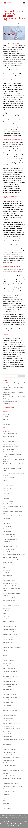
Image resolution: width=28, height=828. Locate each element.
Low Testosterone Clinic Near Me (11, 603)
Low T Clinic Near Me (8, 578)
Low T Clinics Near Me (9, 580)
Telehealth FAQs (8, 825)
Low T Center (6, 572)
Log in (4, 800)
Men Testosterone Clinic (9, 726)
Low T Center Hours (8, 575)
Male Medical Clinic (8, 639)
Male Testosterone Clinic (9, 642)
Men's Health (6, 731)
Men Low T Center (7, 707)
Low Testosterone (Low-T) (9, 586)
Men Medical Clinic (8, 718)
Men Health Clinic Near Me (10, 684)
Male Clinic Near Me (8, 616)
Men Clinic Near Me (8, 658)
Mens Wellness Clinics (8, 760)
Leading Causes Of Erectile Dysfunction (13, 559)
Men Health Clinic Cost (9, 681)
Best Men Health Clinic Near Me (11, 444)
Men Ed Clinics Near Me (9, 668)
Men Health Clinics (8, 686)
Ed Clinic (5, 480)
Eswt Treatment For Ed (9, 534)
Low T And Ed (6, 570)
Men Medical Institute (8, 720)
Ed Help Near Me (7, 490)
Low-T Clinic (6, 611)
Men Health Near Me (8, 702)
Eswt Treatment (7, 531)
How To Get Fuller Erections (10, 551)
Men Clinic (5, 655)
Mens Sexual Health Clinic (9, 749)
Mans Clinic (6, 652)
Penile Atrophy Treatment (9, 762)
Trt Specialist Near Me (8, 791)
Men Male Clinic (7, 713)
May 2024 (5, 419)
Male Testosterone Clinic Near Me (12, 645)
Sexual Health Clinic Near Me (10, 775)
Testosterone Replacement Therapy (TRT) (13, 786)
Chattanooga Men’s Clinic (14, 59)
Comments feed (7, 805)
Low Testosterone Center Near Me (12, 597)
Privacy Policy (24, 823)
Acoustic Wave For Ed (8, 436)
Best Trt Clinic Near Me (9, 449)
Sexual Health (6, 773)
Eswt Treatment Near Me (9, 536)
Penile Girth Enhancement (9, 765)
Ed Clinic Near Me (7, 483)
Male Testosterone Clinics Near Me (12, 647)
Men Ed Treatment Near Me (10, 671)
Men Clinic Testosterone (9, 663)
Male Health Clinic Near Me (10, 634)
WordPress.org (7, 808)
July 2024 (5, 416)
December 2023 (7, 427)
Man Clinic (5, 650)
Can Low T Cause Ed (8, 452)
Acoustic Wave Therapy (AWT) (11, 441)
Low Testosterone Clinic (9, 600)
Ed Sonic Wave (6, 498)
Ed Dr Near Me (7, 488)
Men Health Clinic (7, 679)
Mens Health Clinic (8, 747)
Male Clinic (6, 613)
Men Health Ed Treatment (9, 694)
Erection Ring (6, 518)
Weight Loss (6, 794)
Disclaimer (17, 823)
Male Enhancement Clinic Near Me (12, 631)
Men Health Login (16, 23)
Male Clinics (6, 618)
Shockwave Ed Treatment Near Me (12, 778)
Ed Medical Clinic (7, 493)
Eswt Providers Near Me (9, 528)
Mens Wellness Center (8, 754)
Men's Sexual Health (8, 736)
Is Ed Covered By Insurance (10, 557)
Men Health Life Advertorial (10, 697)
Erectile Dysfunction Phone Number (12, 504)
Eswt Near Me (6, 523)
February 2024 (6, 424)
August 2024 (6, 414)
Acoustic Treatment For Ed (10, 433)
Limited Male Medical (8, 565)
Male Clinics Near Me (8, 621)
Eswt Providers (7, 526)
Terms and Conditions (18, 825)
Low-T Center (6, 608)
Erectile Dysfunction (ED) (9, 501)
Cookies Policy (10, 823)
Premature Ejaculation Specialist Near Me (13, 770)
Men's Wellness (7, 744)
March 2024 (6, 422)
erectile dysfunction (14, 73)
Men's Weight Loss (8, 741)
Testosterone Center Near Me (10, 783)
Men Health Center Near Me (10, 676)
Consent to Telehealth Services (8, 821)
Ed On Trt (5, 496)
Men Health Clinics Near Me (10, 689)
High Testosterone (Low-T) (10, 546)
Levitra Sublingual (7, 562)
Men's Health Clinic (8, 734)
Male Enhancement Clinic (9, 629)
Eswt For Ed (6, 521)
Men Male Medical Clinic (9, 715)
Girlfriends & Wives (8, 544)
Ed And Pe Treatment (8, 477)
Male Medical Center (8, 637)
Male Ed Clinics (7, 624)
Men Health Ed (7, 692)
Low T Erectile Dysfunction (10, 583)
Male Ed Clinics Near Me (9, 626)
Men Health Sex (7, 705)
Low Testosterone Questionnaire (11, 605)
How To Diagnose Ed (8, 549)
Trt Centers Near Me (8, 789)
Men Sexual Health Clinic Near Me (11, 723)
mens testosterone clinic (9, 752)
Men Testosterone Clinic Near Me (11, 728)
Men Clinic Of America (9, 660)
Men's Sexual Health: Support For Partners (13, 739)
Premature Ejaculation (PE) (10, 768)
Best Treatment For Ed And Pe (10, 446)
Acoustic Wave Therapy (9, 438)
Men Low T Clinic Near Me (10, 710)
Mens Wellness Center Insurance (11, 757)
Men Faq (5, 673)
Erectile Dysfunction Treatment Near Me (13, 515)
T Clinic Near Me (7, 781)
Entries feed (6, 803)
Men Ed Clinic (6, 665)
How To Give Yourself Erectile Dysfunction (14, 554)
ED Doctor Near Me (8, 485)
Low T (4, 567)
